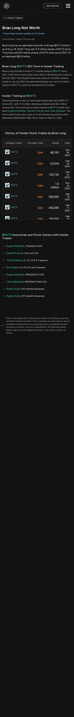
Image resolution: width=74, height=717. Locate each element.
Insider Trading (15, 18)
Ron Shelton (12, 267)
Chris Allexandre (15, 281)
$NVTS (21, 66)
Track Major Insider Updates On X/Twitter (24, 33)
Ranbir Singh (13, 289)
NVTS (14, 152)
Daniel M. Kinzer (35, 111)
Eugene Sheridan (17, 111)
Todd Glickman (58, 111)
